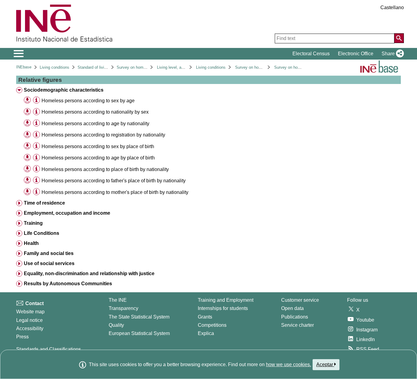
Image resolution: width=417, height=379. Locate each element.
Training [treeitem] (33, 223)
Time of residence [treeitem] (44, 203)
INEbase (23, 67)
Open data (292, 308)
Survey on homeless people (141, 67)
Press (22, 336)
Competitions (212, 325)
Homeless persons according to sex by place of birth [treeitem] (98, 146)
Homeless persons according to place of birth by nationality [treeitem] (105, 169)
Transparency (123, 308)
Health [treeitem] (31, 243)
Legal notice (29, 320)
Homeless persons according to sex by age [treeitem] (88, 100)
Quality (116, 325)
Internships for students (223, 308)
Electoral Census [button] (311, 53)
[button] (391, 53)
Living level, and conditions (181, 67)
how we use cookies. (288, 364)
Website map (30, 311)
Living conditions (54, 67)
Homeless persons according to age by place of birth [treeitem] (98, 157)
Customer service (300, 300)
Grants (205, 316)
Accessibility (29, 328)
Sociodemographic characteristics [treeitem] (63, 90)
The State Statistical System (139, 316)
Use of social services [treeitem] (49, 263)
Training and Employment (225, 300)
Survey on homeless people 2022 (303, 67)
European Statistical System (139, 333)
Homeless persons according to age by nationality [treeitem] (95, 123)
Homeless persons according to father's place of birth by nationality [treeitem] (114, 180)
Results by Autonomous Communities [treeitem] (68, 283)
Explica (206, 333)
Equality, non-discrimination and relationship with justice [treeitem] (89, 273)
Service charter (297, 325)
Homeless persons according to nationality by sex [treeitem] (95, 112)
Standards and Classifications (48, 349)
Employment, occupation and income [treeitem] (67, 213)
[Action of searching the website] (399, 38)
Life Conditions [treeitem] (41, 233)
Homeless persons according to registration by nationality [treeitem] (103, 134)
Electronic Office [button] (355, 53)
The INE (118, 300)
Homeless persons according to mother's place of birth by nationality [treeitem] (115, 192)
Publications (294, 316)
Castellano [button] (392, 7)
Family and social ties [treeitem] (49, 253)
